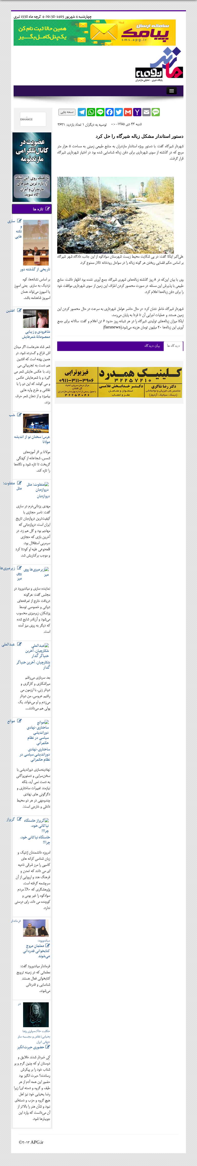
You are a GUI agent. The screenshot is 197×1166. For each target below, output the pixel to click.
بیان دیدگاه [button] (152, 346)
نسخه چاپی (67, 112)
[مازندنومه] (158, 63)
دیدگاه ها (173, 346)
